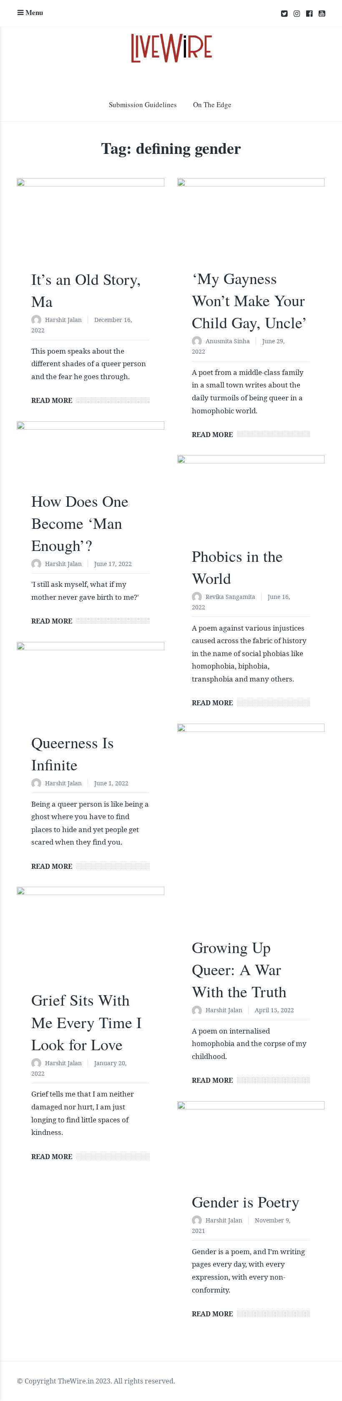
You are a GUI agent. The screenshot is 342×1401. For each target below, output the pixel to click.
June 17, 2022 (113, 564)
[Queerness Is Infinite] (90, 691)
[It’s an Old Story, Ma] (90, 227)
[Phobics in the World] (251, 504)
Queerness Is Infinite (72, 753)
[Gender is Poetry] (251, 1150)
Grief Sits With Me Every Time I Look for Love (86, 1021)
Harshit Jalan (63, 320)
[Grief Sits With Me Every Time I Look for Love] (90, 942)
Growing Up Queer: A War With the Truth (239, 969)
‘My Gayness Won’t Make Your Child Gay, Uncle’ (249, 300)
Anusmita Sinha (228, 341)
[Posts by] (38, 320)
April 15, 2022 (274, 1010)
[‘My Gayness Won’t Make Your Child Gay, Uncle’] (251, 227)
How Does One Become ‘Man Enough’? (79, 523)
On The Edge (212, 104)
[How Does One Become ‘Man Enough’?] (90, 459)
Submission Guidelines (143, 104)
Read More (51, 400)
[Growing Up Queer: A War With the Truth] (251, 834)
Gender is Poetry (245, 1201)
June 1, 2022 (111, 783)
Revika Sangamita (230, 597)
